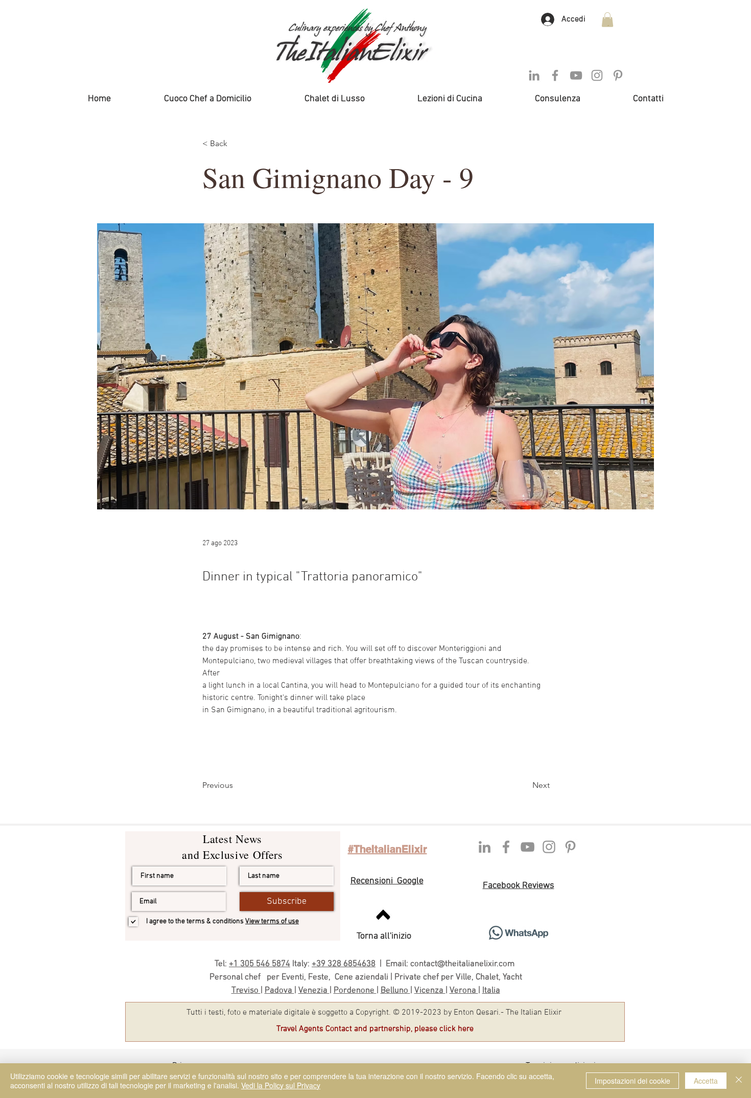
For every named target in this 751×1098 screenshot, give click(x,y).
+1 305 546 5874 (259, 964)
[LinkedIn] (534, 75)
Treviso (246, 991)
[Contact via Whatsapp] (518, 933)
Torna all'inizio (384, 936)
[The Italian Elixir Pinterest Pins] (570, 846)
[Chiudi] (739, 1080)
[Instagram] (597, 75)
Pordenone (355, 991)
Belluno (395, 991)
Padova (279, 991)
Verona (464, 991)
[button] (607, 19)
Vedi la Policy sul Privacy (280, 1085)
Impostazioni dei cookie (632, 1081)
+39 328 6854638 (343, 964)
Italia (491, 991)
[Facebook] (555, 75)
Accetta (706, 1081)
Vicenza (429, 991)
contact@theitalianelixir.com (463, 964)
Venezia (314, 991)
